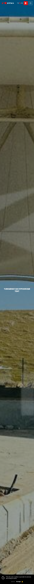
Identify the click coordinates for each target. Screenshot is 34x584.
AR (22, 3)
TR (18, 3)
